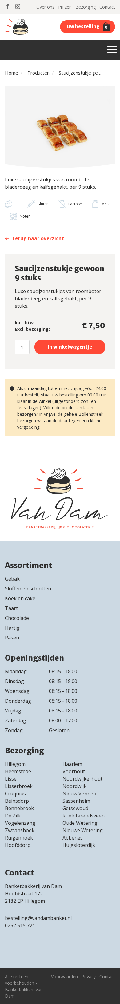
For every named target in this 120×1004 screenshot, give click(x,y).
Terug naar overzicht (38, 238)
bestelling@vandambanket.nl (38, 918)
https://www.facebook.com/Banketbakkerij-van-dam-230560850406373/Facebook (7, 6)
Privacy (89, 976)
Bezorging (85, 7)
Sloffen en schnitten (28, 588)
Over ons (45, 7)
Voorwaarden (64, 976)
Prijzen (65, 7)
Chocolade (17, 618)
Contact (107, 7)
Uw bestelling (87, 27)
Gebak (12, 578)
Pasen (12, 637)
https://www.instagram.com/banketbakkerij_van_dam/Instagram (17, 6)
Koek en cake (20, 598)
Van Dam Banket (16, 27)
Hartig (12, 627)
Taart (11, 608)
